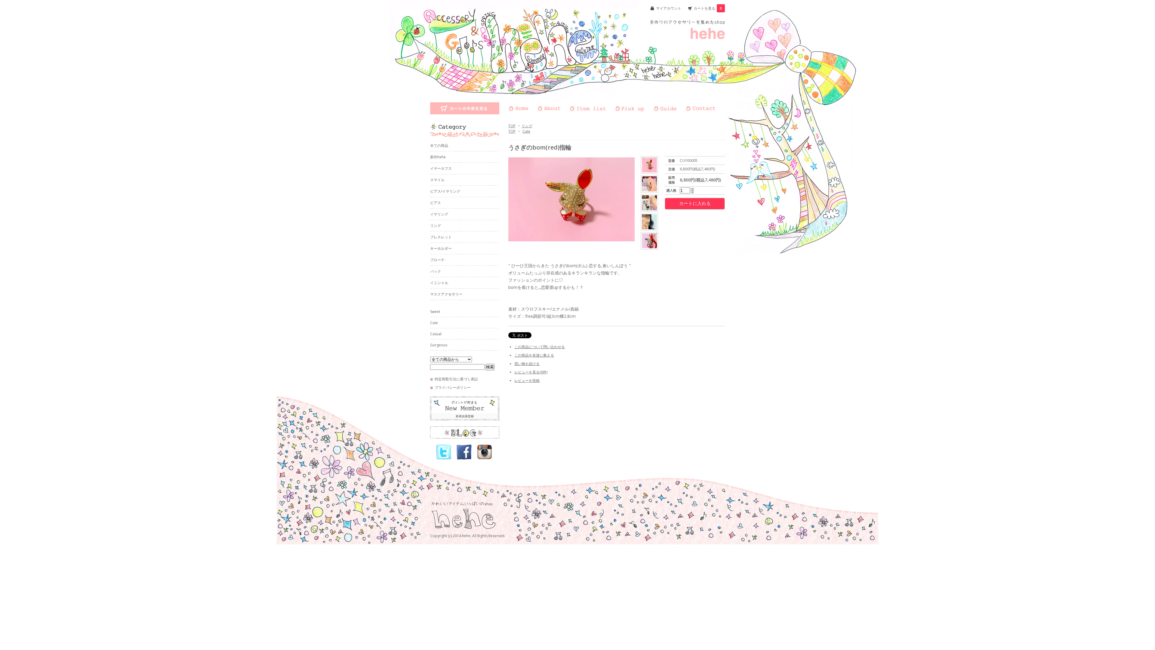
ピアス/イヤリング (445, 191)
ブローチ (437, 259)
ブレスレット (441, 237)
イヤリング (439, 214)
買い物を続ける (527, 363)
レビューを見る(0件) (530, 372)
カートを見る (708, 8)
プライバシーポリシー (453, 387)
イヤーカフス (441, 168)
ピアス (435, 202)
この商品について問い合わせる (539, 346)
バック (435, 271)
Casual (436, 333)
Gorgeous (438, 345)
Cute (526, 131)
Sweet (435, 311)
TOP (512, 125)
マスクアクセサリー (446, 294)
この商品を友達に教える (534, 355)
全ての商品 (439, 145)
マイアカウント (668, 8)
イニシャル (439, 282)
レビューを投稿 (527, 380)
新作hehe (438, 156)
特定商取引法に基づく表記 (456, 379)
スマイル (437, 179)
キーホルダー (441, 248)
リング (527, 125)
